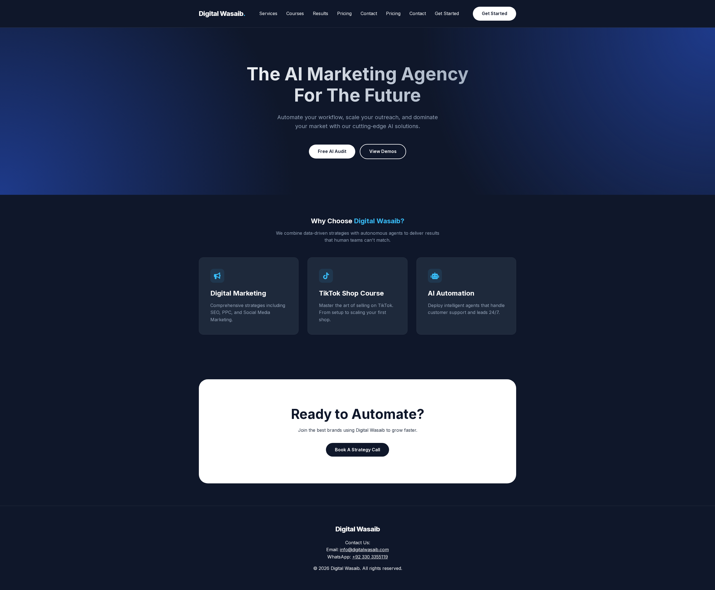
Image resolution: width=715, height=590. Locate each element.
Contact (369, 13)
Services (268, 13)
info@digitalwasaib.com (364, 549)
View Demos (383, 151)
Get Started (447, 13)
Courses (295, 13)
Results (320, 13)
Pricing (344, 13)
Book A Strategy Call (357, 449)
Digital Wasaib (222, 13)
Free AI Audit (332, 151)
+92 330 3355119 (370, 557)
